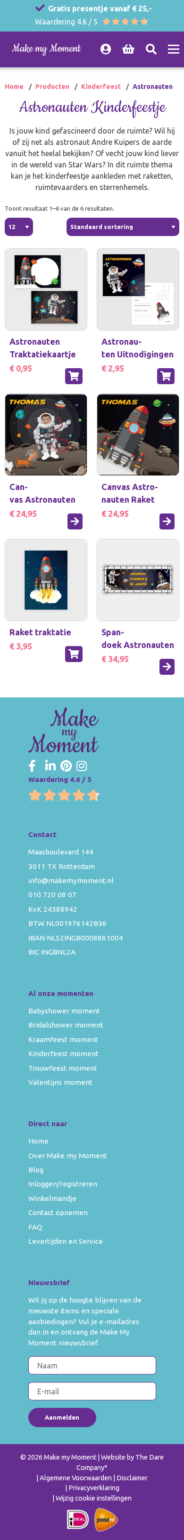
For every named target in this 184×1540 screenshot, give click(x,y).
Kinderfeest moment (63, 1054)
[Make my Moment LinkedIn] (50, 766)
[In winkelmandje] (74, 376)
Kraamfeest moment (63, 1039)
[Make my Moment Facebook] (32, 766)
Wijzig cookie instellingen (94, 1498)
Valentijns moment (60, 1082)
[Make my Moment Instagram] (81, 766)
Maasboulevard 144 (60, 852)
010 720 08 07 (52, 895)
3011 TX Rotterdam (61, 866)
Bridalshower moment (65, 1025)
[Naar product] (75, 521)
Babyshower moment (64, 1011)
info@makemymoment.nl (71, 881)
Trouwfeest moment (62, 1068)
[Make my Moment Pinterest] (66, 766)
